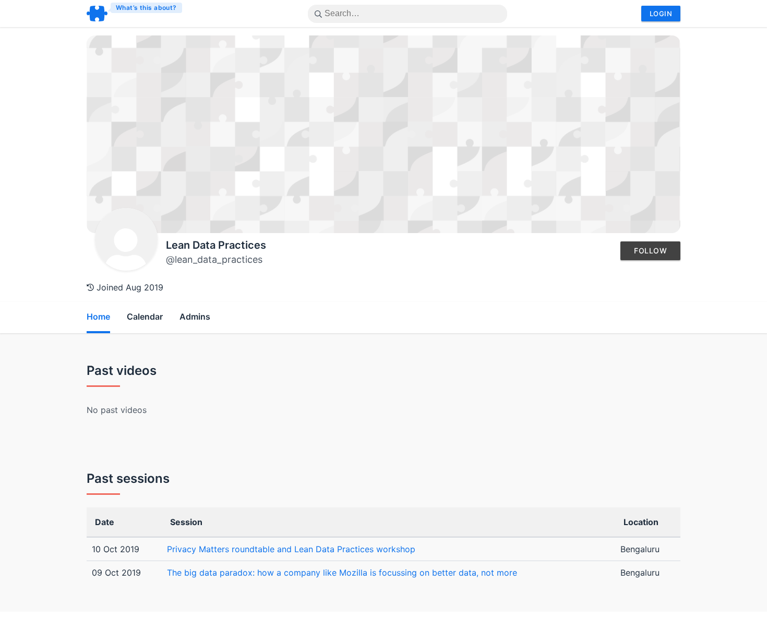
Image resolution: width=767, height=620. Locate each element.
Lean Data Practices (216, 245)
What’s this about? (146, 7)
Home (98, 316)
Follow (650, 250)
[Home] (135, 13)
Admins (194, 316)
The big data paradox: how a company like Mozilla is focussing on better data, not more (342, 572)
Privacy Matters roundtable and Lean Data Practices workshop (291, 549)
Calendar (145, 316)
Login (661, 13)
